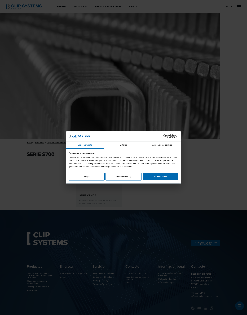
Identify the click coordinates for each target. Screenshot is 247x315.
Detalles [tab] (123, 145)
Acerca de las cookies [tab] (162, 145)
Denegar (86, 177)
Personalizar (122, 177)
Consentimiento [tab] (85, 145)
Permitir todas (160, 177)
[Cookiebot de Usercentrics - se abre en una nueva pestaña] (167, 136)
